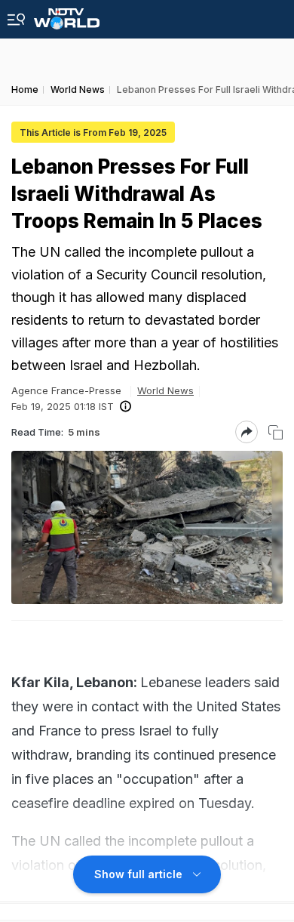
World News (165, 390)
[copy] (275, 432)
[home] (67, 14)
